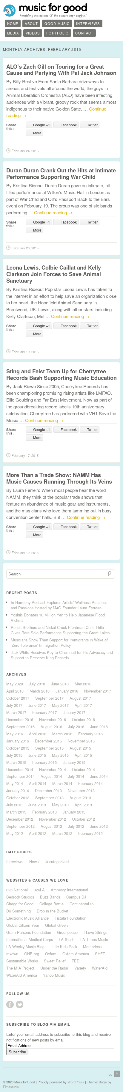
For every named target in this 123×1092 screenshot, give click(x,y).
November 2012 (52, 819)
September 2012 (20, 826)
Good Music (57, 23)
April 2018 (15, 691)
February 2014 (90, 783)
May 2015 (60, 755)
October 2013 (17, 797)
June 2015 (37, 755)
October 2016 (83, 719)
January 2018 (67, 691)
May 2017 (60, 705)
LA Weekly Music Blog (25, 946)
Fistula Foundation (70, 918)
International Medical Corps (29, 939)
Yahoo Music (54, 975)
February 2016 (90, 734)
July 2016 (76, 726)
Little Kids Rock (63, 946)
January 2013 (74, 812)
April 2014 (37, 783)
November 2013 (81, 790)
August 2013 (80, 797)
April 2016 (37, 734)
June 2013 (37, 805)
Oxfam (50, 953)
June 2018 (60, 684)
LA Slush (66, 939)
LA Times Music (94, 939)
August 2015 (80, 748)
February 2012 (90, 833)
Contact (84, 33)
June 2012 (99, 826)
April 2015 (83, 755)
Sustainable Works (22, 961)
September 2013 (49, 797)
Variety (80, 968)
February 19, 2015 (25, 351)
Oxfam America (75, 953)
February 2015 (44, 762)
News (34, 861)
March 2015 (16, 762)
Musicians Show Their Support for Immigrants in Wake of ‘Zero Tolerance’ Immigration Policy (59, 642)
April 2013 (83, 805)
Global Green (56, 925)
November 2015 (81, 741)
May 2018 (83, 684)
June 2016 (99, 726)
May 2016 (14, 734)
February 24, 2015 (25, 150)
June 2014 (99, 776)
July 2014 (76, 776)
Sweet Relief (55, 961)
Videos (33, 33)
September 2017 (49, 698)
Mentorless (92, 946)
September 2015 (49, 748)
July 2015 (14, 755)
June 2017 (37, 705)
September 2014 (20, 776)
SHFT (100, 953)
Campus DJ (76, 897)
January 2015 (74, 762)
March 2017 (16, 712)
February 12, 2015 (25, 552)
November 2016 (52, 719)
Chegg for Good (19, 904)
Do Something (18, 911)
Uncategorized (56, 861)
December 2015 (48, 741)
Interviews (88, 23)
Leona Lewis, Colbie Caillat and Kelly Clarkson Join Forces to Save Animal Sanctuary (53, 273)
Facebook (10, 1004)
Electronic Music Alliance (27, 918)
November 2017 (97, 691)
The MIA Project (20, 968)
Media (13, 33)
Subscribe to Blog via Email (38, 1024)
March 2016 (62, 734)
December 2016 (19, 719)
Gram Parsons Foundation (28, 932)
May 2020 (14, 684)
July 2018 (37, 684)
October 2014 (83, 769)
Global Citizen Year (22, 925)
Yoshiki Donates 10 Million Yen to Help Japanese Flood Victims (58, 617)
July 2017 (14, 705)
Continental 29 (82, 904)
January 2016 (17, 741)
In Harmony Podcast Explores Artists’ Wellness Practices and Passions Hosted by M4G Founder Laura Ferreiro (59, 605)
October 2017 (17, 698)
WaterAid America (21, 975)
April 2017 (83, 705)
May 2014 (14, 783)
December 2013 (48, 790)
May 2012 (14, 833)
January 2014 (17, 790)
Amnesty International (69, 890)
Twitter (19, 1004)
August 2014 (51, 776)
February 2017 (44, 712)
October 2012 (83, 819)
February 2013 (44, 812)
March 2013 (16, 812)
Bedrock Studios (20, 897)
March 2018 (40, 691)
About (31, 23)
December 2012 (19, 819)
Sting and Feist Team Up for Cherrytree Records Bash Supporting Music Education (61, 374)
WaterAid (99, 968)
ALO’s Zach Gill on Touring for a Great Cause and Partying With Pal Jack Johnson (61, 69)
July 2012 (76, 826)
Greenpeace (67, 932)
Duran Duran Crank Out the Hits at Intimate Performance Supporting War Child (61, 173)
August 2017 (80, 698)
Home (12, 23)
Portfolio (57, 33)
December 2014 (19, 769)
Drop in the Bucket (52, 911)
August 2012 (51, 826)
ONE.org (31, 953)
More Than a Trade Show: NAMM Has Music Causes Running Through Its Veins (59, 478)
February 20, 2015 (25, 248)
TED (75, 961)
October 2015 (17, 748)
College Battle (51, 904)
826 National (17, 890)
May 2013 (60, 805)
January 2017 (74, 712)
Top (109, 1074)
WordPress (75, 1082)
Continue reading (53, 212)
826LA (39, 890)
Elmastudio (11, 1086)
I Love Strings (95, 932)
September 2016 (20, 726)
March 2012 (62, 833)
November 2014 (52, 769)
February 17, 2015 (25, 455)
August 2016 (51, 726)
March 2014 (62, 783)
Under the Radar (54, 968)
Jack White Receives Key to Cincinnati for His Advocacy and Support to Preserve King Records (62, 654)
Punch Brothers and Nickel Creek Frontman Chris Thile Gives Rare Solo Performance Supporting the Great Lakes (60, 629)
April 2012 (37, 833)
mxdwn (12, 953)
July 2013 (14, 805)
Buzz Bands (50, 897)
